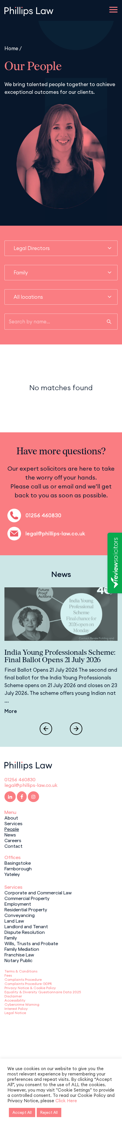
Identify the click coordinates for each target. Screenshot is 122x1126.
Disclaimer (13, 996)
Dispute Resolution (24, 932)
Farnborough (18, 868)
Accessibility (14, 1000)
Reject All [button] (49, 1112)
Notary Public (18, 960)
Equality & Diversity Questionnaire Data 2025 (42, 992)
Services (13, 823)
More (10, 711)
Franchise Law (19, 954)
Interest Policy (16, 1008)
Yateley (12, 874)
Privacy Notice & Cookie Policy (30, 988)
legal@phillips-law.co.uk (55, 533)
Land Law (14, 920)
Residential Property (25, 909)
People (11, 829)
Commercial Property (26, 898)
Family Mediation (21, 949)
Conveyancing (19, 915)
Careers (12, 840)
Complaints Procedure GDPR (28, 983)
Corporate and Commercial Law (38, 892)
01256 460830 (43, 515)
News (10, 834)
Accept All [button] (22, 1112)
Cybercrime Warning (21, 1004)
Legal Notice (15, 1012)
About (11, 817)
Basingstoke (17, 863)
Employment (17, 904)
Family (10, 937)
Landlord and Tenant (26, 926)
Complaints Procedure (23, 979)
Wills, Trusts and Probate (31, 943)
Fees (8, 975)
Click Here (66, 1100)
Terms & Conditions (20, 971)
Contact (13, 846)
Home (11, 48)
